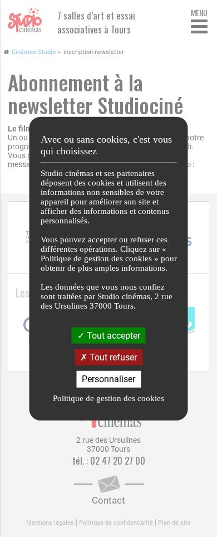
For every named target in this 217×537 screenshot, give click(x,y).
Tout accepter (112, 335)
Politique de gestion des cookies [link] (108, 397)
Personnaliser (108, 379)
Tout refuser (112, 357)
